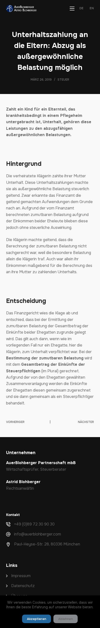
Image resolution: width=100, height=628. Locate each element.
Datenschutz (23, 585)
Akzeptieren (36, 619)
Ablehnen (65, 619)
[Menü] (72, 8)
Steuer (63, 80)
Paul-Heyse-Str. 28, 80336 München (47, 544)
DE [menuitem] (81, 8)
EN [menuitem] (92, 8)
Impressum (21, 575)
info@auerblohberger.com (37, 534)
